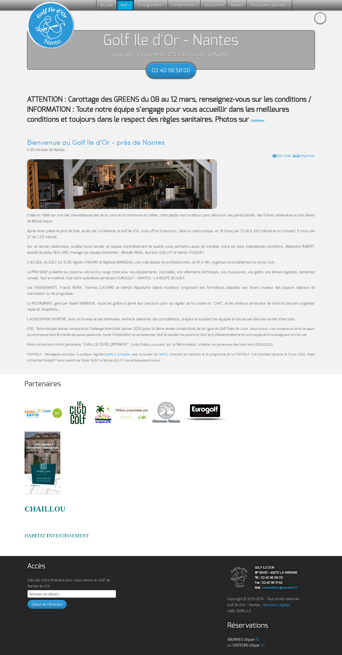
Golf (123, 5)
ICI (257, 639)
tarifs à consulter (118, 354)
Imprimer (307, 156)
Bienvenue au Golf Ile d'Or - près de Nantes (96, 142)
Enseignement (149, 5)
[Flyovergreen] (132, 413)
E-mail (286, 156)
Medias (237, 5)
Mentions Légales (276, 605)
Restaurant (213, 5)
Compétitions (183, 5)
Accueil (106, 5)
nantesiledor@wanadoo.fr (280, 587)
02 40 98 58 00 (171, 70)
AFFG (163, 354)
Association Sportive (268, 5)
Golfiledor (258, 120)
